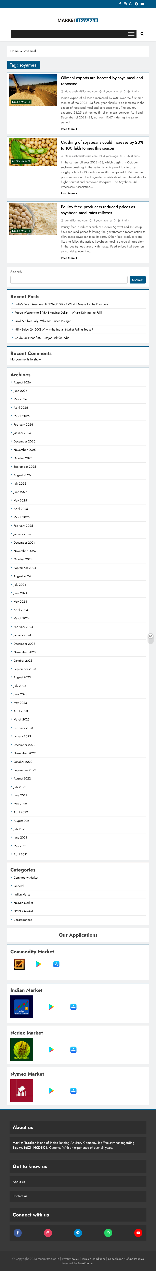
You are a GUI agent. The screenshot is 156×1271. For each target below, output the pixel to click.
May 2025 (20, 500)
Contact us (20, 1196)
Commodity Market (26, 877)
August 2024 (22, 576)
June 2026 (20, 391)
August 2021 (22, 821)
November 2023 (25, 652)
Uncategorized (23, 919)
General (19, 886)
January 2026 (22, 433)
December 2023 (24, 644)
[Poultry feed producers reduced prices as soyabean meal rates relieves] (33, 219)
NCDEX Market (21, 102)
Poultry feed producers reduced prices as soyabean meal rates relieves (98, 210)
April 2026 (21, 407)
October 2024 (23, 559)
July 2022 (20, 787)
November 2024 (25, 551)
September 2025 (25, 466)
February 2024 (23, 627)
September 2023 (25, 669)
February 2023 (23, 728)
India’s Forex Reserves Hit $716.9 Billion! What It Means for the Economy (61, 304)
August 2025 (22, 475)
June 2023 (20, 694)
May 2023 (20, 703)
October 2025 (23, 458)
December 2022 (24, 745)
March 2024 (22, 618)
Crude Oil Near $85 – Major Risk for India (42, 338)
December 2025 (24, 441)
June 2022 (20, 795)
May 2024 (20, 601)
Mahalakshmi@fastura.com (81, 91)
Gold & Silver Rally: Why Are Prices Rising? (42, 321)
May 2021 (20, 846)
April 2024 (21, 610)
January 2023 (22, 736)
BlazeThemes (86, 1263)
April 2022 (21, 812)
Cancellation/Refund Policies (126, 1259)
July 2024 (20, 584)
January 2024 (22, 635)
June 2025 (20, 492)
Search (16, 272)
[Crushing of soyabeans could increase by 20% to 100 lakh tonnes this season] (33, 152)
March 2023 (21, 719)
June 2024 (20, 593)
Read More (68, 129)
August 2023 (22, 677)
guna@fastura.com (76, 220)
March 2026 (22, 416)
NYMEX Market (23, 911)
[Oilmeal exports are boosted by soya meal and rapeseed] (33, 90)
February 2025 (23, 525)
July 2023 (20, 686)
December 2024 (24, 542)
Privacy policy (70, 1259)
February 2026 (23, 424)
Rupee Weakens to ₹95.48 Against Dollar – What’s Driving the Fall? (58, 312)
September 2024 (25, 568)
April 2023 (21, 711)
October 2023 (23, 660)
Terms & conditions (94, 1259)
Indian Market (22, 894)
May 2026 (20, 399)
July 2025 (20, 483)
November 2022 (25, 753)
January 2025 (22, 534)
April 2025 (21, 509)
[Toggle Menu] (131, 34)
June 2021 (20, 837)
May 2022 (20, 804)
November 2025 (25, 450)
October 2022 (23, 762)
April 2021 (21, 854)
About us (19, 1181)
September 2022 (25, 770)
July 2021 (20, 829)
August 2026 (22, 382)
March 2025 (21, 517)
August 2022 (22, 778)
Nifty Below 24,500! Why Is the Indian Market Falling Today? (54, 329)
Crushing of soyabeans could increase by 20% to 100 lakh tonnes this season (102, 145)
